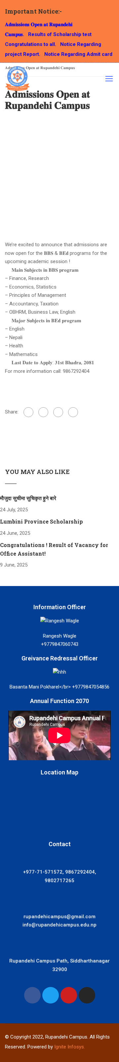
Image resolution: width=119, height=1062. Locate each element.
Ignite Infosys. (69, 1047)
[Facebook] (28, 412)
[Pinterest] (73, 412)
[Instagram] (87, 995)
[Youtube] (68, 995)
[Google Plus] (43, 412)
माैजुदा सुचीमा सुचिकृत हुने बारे (28, 497)
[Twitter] (58, 412)
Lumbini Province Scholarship (41, 521)
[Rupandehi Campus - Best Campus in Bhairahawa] (17, 80)
